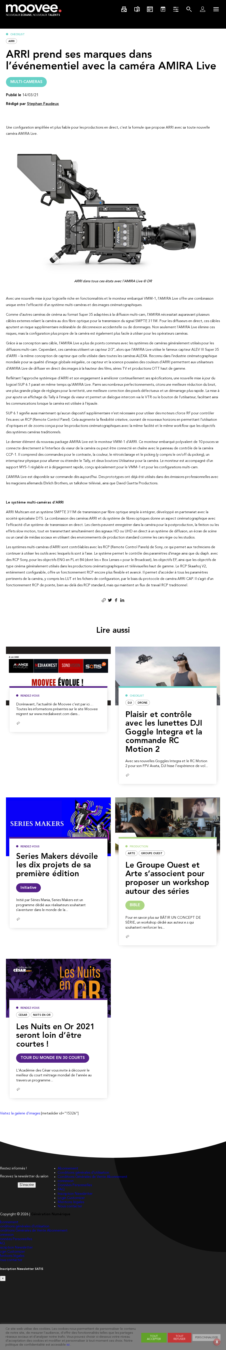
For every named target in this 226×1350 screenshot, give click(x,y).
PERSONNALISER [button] (206, 1337)
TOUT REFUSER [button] (179, 1338)
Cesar (23, 1015)
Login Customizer (71, 1198)
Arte (131, 853)
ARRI (11, 41)
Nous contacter (70, 1206)
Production (139, 846)
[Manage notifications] (216, 1342)
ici (68, 1344)
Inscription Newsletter (75, 1194)
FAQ (61, 1189)
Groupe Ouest (151, 853)
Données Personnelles (75, 1185)
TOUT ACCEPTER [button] (154, 1338)
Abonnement (68, 1168)
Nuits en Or (42, 1015)
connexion (65, 1181)
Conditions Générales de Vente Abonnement (92, 1177)
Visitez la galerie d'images (20, 1113)
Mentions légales (71, 1202)
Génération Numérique (50, 1214)
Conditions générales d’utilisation (83, 1173)
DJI (130, 703)
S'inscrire (26, 1185)
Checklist (17, 34)
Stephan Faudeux (43, 104)
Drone (142, 703)
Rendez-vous (30, 696)
